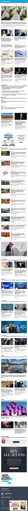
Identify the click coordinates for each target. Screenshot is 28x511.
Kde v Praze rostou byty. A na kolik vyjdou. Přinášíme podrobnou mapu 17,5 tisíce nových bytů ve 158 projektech (18, 173)
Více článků (24, 148)
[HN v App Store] (9, 497)
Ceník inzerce (2, 504)
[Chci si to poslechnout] (14, 138)
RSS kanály (19, 503)
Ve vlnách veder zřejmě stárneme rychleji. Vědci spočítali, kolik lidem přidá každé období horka (20, 389)
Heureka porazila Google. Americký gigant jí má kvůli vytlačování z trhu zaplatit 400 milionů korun (21, 59)
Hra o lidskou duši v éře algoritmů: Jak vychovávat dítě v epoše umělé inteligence (7, 312)
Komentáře (3, 335)
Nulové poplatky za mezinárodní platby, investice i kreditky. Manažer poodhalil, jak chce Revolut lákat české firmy (18, 218)
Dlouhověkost (4, 259)
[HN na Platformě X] (5, 493)
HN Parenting (4, 300)
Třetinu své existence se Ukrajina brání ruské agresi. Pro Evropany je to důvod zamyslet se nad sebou (7, 348)
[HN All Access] (14, 459)
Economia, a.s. (5, 489)
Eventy (19, 501)
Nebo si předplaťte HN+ (14, 444)
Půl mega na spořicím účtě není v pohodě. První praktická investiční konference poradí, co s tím (18, 201)
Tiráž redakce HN (3, 501)
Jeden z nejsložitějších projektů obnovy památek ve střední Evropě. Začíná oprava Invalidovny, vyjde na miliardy (18, 181)
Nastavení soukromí (10, 502)
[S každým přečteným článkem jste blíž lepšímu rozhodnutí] (6, 478)
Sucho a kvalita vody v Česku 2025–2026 (12, 253)
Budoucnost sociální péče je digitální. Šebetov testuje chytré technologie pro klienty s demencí (17, 163)
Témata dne (5, 243)
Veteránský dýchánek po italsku (6, 429)
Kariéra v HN (2, 503)
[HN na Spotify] (9, 493)
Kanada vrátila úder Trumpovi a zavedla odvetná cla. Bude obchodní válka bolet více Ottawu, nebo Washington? (18, 235)
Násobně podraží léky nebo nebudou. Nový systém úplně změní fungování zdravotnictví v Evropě (7, 292)
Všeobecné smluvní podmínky (11, 503)
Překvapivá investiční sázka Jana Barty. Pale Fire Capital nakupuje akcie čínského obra (20, 76)
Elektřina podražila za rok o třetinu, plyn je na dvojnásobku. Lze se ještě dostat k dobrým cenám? (19, 209)
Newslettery (19, 502)
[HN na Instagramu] (7, 493)
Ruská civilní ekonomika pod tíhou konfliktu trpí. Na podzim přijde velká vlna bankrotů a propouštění (18, 153)
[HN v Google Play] (3, 497)
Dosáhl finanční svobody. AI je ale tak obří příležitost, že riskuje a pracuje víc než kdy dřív (20, 47)
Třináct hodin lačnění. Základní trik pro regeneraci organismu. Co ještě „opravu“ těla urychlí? (7, 270)
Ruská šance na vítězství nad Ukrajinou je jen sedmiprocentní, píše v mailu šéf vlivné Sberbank (7, 45)
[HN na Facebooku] (6, 493)
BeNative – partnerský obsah (18, 120)
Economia (2, 502)
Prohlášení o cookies (10, 501)
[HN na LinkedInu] (8, 493)
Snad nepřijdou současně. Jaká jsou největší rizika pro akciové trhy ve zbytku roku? (21, 347)
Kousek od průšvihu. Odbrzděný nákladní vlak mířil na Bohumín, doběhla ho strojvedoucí (6, 121)
